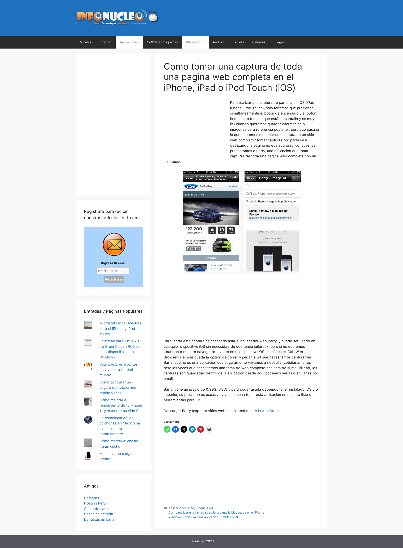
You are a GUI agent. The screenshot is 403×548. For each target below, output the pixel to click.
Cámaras (258, 42)
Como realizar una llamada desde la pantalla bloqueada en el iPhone (216, 512)
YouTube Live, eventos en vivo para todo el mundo (118, 369)
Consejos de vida (98, 514)
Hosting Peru (95, 503)
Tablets (238, 42)
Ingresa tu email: (114, 263)
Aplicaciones (129, 42)
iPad (191, 508)
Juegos (279, 42)
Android (219, 42)
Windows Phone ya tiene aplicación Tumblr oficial (203, 517)
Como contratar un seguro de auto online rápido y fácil (117, 387)
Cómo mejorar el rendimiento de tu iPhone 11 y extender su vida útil (120, 405)
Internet (105, 42)
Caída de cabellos (99, 509)
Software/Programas (162, 42)
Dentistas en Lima (99, 519)
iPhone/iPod (195, 42)
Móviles (85, 42)
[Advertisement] (195, 128)
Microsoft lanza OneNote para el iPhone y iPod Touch (120, 328)
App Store (270, 411)
